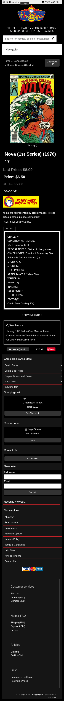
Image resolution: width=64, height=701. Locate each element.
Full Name (9, 472)
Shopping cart (35, 398)
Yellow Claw (27, 331)
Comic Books (21, 60)
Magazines (10, 381)
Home (7, 60)
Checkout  (52, 62)
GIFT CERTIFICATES (18, 28)
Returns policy (18, 597)
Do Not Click (17, 655)
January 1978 (13, 331)
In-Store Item (11, 387)
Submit (32, 492)
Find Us (15, 593)
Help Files (10, 550)
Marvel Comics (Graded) (20, 65)
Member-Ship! (18, 601)
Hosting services (19, 681)
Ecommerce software (22, 677)
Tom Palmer (31, 335)
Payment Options (14, 533)
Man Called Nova (26, 339)
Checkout (33, 413)
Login (25, 3)
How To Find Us (13, 555)
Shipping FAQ (18, 622)
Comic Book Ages (14, 370)
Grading (15, 651)
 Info (9, 229)
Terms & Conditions (15, 544)
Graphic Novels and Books (18, 376)
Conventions (11, 528)
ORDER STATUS (31, 31)
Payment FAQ (18, 626)
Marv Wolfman (41, 331)
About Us (9, 517)
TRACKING (48, 31)
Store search (11, 522)
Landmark (43, 335)
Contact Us (32, 458)
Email (7, 481)
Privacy (14, 630)
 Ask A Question (18, 349)
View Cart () (51, 2)
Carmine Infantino (15, 335)
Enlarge (32, 145)
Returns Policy (12, 539)
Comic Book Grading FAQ (20, 303)
